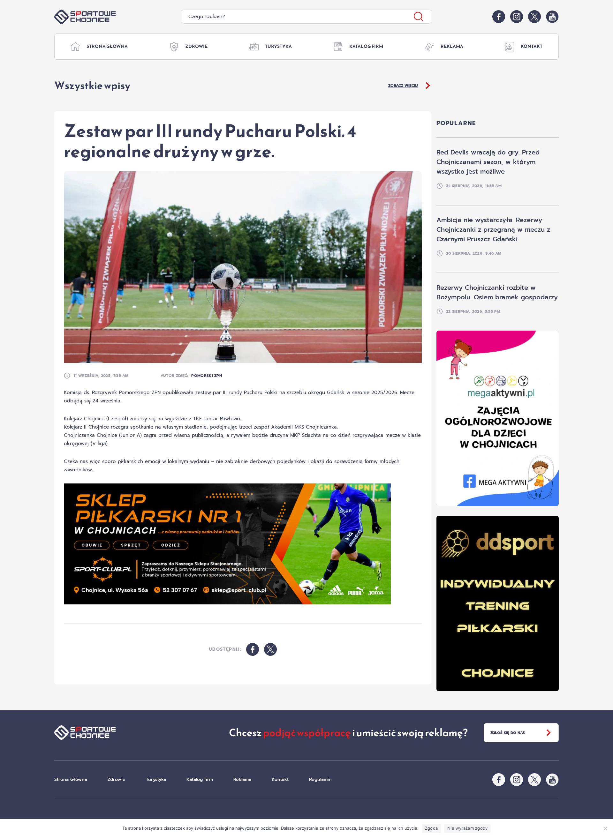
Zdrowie (196, 46)
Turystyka (278, 46)
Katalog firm (366, 46)
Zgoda (431, 828)
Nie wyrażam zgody (467, 828)
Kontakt (531, 46)
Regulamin (320, 779)
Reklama (452, 46)
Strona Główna (107, 46)
